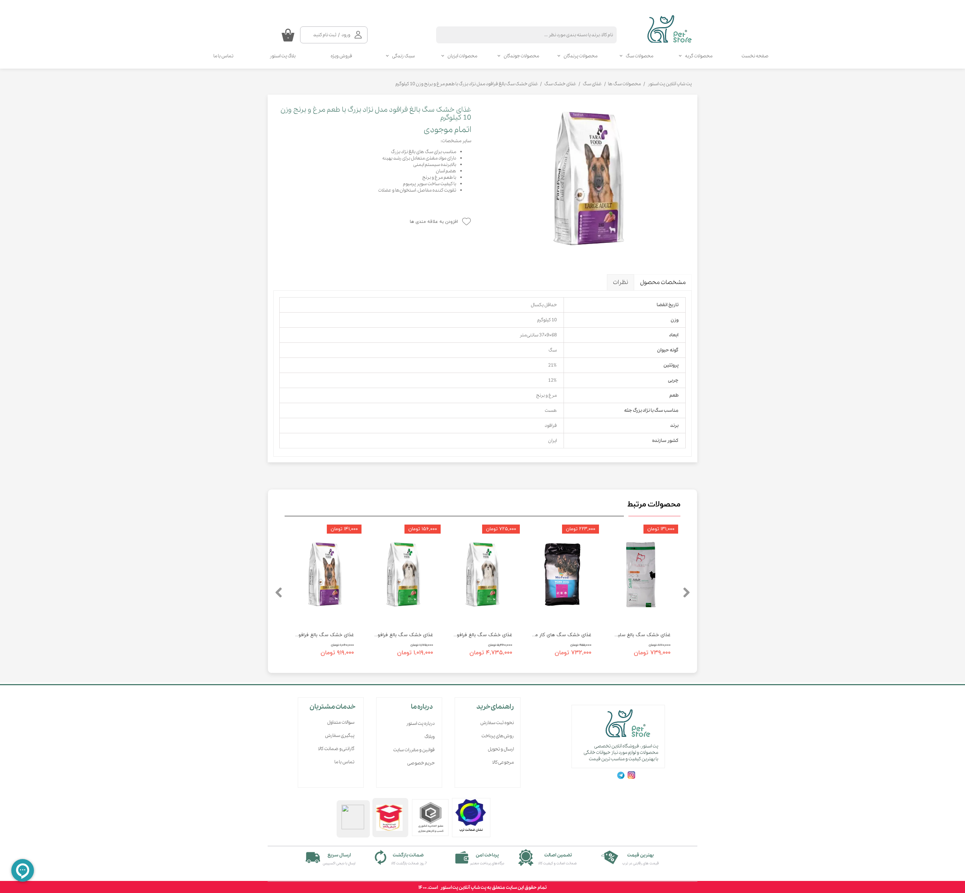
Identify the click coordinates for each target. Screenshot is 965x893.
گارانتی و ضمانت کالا (336, 749)
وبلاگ (429, 736)
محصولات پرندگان (580, 56)
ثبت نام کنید (324, 35)
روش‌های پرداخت (497, 736)
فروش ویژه (341, 56)
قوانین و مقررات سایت (414, 750)
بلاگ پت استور (283, 56)
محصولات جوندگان (521, 56)
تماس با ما (223, 56)
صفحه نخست (755, 56)
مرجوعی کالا (503, 762)
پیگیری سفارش (339, 735)
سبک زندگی (403, 56)
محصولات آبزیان (462, 56)
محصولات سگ (639, 56)
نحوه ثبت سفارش (497, 723)
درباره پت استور (420, 723)
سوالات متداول (340, 722)
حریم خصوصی (421, 763)
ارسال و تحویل (501, 749)
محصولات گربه (698, 56)
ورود (346, 35)
